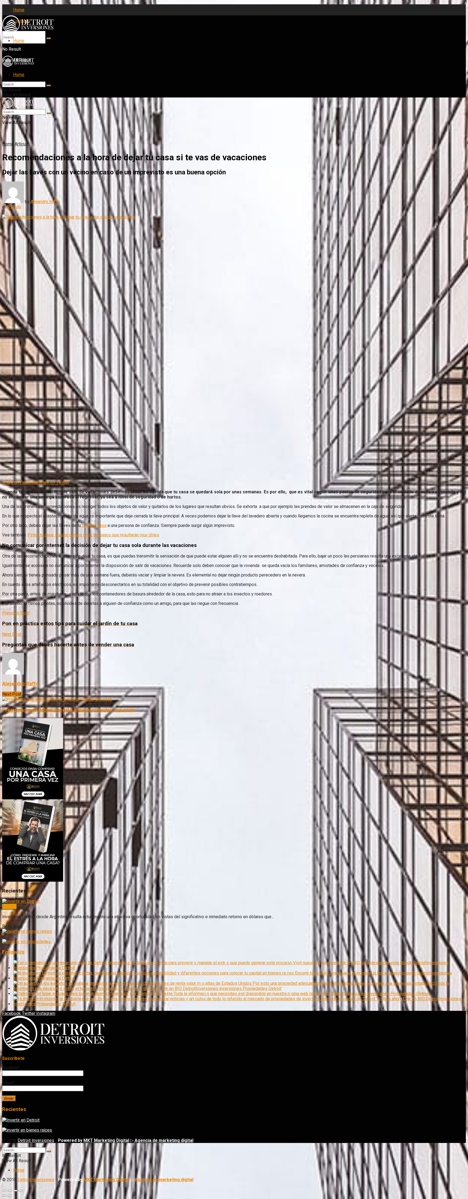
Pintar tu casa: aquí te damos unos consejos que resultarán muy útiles (93, 534)
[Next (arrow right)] (10, 1196)
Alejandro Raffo (45, 201)
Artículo (22, 143)
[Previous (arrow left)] (4, 1196)
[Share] (10, 1190)
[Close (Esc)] (4, 1190)
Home (18, 9)
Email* (8, 1083)
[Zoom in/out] (20, 1190)
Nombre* (10, 1067)
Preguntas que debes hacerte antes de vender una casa (68, 710)
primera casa (94, 525)
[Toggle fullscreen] (15, 1190)
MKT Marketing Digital (106, 1140)
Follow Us (13, 952)
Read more (12, 926)
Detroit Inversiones (36, 1140)
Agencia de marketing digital (163, 1140)
